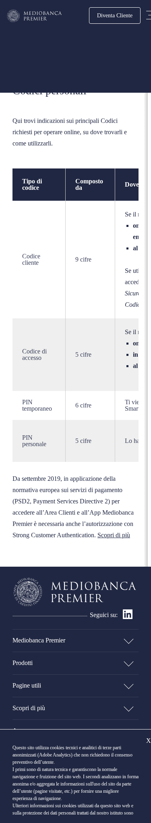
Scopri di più (113, 535)
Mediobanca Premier (38, 640)
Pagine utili (26, 685)
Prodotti (22, 662)
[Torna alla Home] (34, 16)
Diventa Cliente (114, 15)
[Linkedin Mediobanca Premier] (127, 616)
